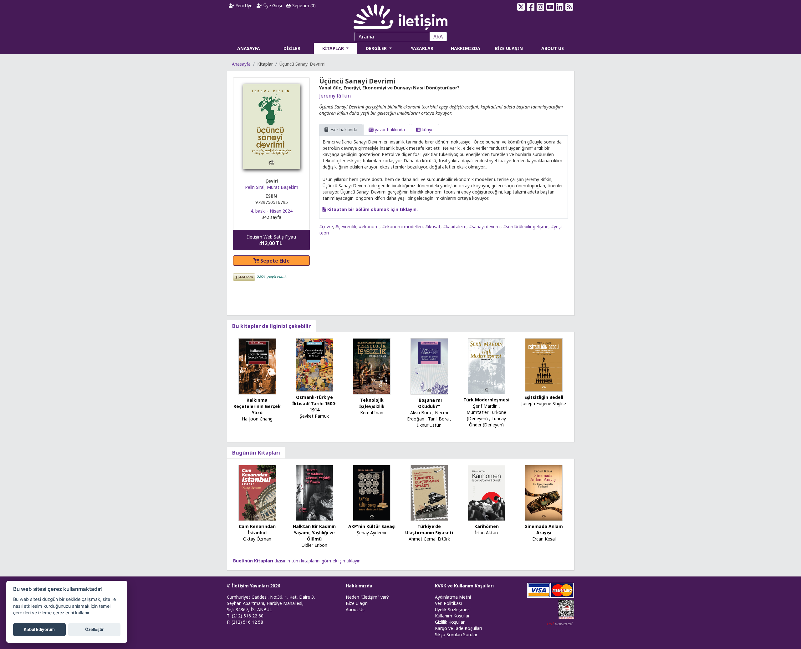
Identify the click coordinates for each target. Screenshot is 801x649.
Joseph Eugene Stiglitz (543, 403)
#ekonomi (369, 226)
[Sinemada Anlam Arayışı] (544, 492)
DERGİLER (377, 48)
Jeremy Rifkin (335, 95)
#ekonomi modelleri (402, 226)
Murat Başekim (282, 187)
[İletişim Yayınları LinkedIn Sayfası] (559, 7)
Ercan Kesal (544, 539)
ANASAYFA (248, 48)
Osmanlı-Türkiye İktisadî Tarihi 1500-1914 (314, 403)
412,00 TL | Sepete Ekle (767, 625)
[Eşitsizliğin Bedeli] (544, 364)
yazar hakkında (389, 130)
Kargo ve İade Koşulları (458, 628)
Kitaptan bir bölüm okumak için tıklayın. (372, 209)
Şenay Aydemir (372, 533)
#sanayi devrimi (485, 226)
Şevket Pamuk (314, 416)
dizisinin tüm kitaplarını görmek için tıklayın (296, 561)
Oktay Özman (257, 539)
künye (427, 130)
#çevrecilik (345, 226)
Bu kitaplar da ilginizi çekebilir (271, 326)
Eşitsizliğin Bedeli (543, 397)
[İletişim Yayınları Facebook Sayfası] (531, 7)
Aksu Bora (420, 412)
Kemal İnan (371, 412)
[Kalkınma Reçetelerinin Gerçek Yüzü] (257, 366)
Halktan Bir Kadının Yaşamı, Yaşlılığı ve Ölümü (314, 532)
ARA (438, 36)
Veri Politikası (448, 603)
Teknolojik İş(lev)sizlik (372, 403)
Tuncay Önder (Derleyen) (487, 421)
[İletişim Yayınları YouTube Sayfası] (550, 7)
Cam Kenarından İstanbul (257, 529)
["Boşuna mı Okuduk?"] (429, 366)
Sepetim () (303, 5)
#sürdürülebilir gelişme (525, 226)
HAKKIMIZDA (465, 48)
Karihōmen (486, 526)
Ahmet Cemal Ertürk (429, 539)
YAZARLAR (422, 48)
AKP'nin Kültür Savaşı (371, 526)
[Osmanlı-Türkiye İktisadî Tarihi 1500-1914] (314, 364)
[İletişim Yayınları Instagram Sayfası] (540, 7)
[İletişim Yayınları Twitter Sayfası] (521, 7)
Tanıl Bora (438, 419)
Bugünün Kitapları (256, 452)
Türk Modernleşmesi (486, 400)
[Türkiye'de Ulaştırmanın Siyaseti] (429, 492)
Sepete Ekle (274, 260)
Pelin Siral (254, 187)
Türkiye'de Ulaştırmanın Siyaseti (429, 529)
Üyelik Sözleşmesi (453, 609)
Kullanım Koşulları (453, 616)
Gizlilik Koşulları (450, 622)
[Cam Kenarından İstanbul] (257, 492)
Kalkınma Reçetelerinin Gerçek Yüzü (257, 406)
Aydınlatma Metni (453, 597)
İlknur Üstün (429, 425)
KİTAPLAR (333, 48)
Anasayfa (241, 64)
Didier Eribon (314, 545)
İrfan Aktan (486, 533)
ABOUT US (552, 48)
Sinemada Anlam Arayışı (544, 529)
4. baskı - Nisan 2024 (272, 211)
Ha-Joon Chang (257, 419)
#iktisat (433, 226)
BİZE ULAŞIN (509, 48)
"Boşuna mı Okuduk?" (429, 403)
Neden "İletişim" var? (367, 597)
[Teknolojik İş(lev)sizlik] (371, 366)
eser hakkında (342, 130)
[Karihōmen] (486, 492)
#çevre (326, 226)
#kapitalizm (455, 226)
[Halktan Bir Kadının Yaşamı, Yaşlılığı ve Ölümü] (314, 492)
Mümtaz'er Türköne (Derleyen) (486, 415)
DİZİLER (291, 48)
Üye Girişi (272, 5)
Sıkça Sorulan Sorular (456, 634)
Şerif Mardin (485, 406)
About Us (355, 609)
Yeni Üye (243, 5)
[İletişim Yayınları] (400, 15)
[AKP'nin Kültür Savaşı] (371, 492)
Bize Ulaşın (357, 603)
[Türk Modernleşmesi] (486, 366)
